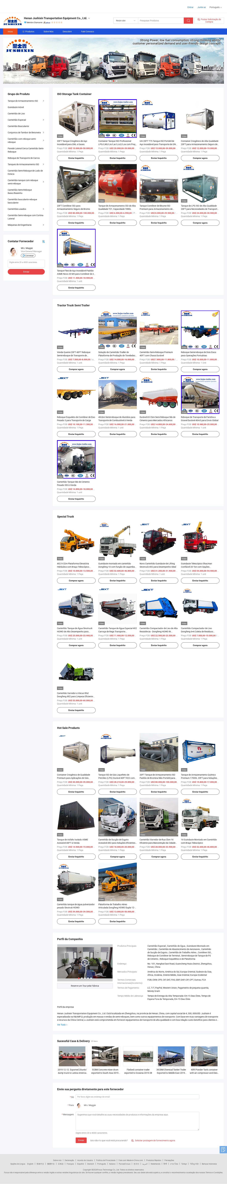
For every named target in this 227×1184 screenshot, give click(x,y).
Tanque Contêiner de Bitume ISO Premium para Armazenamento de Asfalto (156, 209)
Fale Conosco (87, 31)
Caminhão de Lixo (16, 113)
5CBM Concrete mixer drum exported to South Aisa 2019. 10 (105, 1073)
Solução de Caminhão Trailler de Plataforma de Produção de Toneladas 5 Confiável (117, 355)
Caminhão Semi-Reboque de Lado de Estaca (25, 172)
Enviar (81, 1140)
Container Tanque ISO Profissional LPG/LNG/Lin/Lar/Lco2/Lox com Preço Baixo (117, 144)
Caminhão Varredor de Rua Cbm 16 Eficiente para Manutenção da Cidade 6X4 (157, 843)
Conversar (29, 255)
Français (70, 1164)
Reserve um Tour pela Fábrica (85, 985)
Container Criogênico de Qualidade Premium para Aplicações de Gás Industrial (73, 778)
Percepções (169, 1160)
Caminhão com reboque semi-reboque (22, 140)
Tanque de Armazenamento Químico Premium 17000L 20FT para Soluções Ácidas (199, 778)
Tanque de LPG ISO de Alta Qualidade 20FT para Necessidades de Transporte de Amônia (199, 209)
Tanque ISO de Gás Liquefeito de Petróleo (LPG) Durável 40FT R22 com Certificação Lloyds (116, 778)
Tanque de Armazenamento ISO (23, 100)
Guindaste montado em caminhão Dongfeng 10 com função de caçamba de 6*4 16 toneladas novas (116, 566)
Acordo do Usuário (85, 1160)
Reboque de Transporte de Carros (24, 157)
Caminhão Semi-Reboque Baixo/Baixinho (20, 191)
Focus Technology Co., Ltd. (108, 1169)
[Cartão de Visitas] (43, 241)
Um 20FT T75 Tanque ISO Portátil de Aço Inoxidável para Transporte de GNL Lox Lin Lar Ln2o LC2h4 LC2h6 (158, 144)
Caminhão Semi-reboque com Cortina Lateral (25, 217)
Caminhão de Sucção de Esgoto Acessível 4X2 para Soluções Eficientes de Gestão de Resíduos (116, 843)
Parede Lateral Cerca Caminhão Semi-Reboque (26, 150)
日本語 (60, 1164)
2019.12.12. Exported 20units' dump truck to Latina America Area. (72, 1073)
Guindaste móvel (16, 107)
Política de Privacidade (105, 1160)
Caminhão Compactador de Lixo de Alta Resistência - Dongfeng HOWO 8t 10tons (159, 631)
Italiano (112, 1164)
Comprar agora (200, 158)
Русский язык (124, 1164)
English (30, 1164)
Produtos (29, 31)
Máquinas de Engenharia (20, 224)
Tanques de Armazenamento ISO (23, 164)
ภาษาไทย (174, 1164)
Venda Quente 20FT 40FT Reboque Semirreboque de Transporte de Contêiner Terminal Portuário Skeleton (75, 355)
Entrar (190, 7)
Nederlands (155, 1164)
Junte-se (201, 7)
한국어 (136, 1164)
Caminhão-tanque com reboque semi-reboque (23, 182)
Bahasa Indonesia (209, 1164)
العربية (144, 1164)
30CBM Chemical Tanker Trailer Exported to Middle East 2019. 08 (171, 1073)
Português (101, 1164)
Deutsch (90, 1164)
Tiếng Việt (194, 1164)
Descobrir (67, 31)
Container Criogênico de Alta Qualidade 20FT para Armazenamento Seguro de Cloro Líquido (199, 144)
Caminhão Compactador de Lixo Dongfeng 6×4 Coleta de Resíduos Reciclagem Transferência (197, 631)
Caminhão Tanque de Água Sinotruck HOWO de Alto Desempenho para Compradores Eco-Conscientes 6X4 (74, 631)
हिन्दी (165, 1164)
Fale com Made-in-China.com (131, 1160)
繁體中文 (51, 1164)
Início (10, 31)
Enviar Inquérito (76, 158)
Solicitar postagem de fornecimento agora (153, 1140)
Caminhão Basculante (18, 126)
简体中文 (40, 1164)
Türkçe (184, 1164)
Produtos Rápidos (153, 1160)
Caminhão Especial (17, 119)
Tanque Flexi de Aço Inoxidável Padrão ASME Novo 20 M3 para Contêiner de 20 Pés (76, 274)
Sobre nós (57, 1160)
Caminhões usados (17, 208)
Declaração (69, 1160)
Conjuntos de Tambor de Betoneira (24, 132)
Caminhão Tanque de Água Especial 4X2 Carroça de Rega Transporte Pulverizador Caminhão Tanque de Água (117, 631)
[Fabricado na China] (23, 6)
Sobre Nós (48, 31)
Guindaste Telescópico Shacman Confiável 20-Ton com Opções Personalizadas (196, 566)
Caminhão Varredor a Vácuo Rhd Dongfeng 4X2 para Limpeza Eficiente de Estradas (75, 696)
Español (80, 1164)
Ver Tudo (61, 1024)
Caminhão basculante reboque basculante (22, 201)
